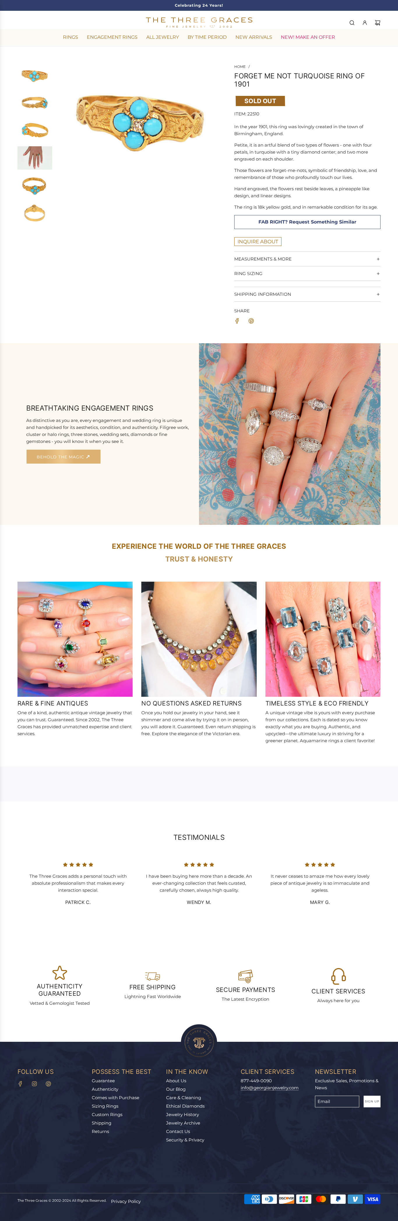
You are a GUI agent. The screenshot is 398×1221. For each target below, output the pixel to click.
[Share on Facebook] (237, 321)
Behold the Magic (61, 457)
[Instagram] (34, 1083)
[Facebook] (20, 1083)
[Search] (352, 22)
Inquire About (257, 241)
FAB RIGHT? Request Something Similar (307, 222)
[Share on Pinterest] (251, 321)
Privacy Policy (126, 1201)
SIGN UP (372, 1101)
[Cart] (377, 22)
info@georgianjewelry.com (270, 1087)
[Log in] (364, 22)
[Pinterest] (48, 1083)
